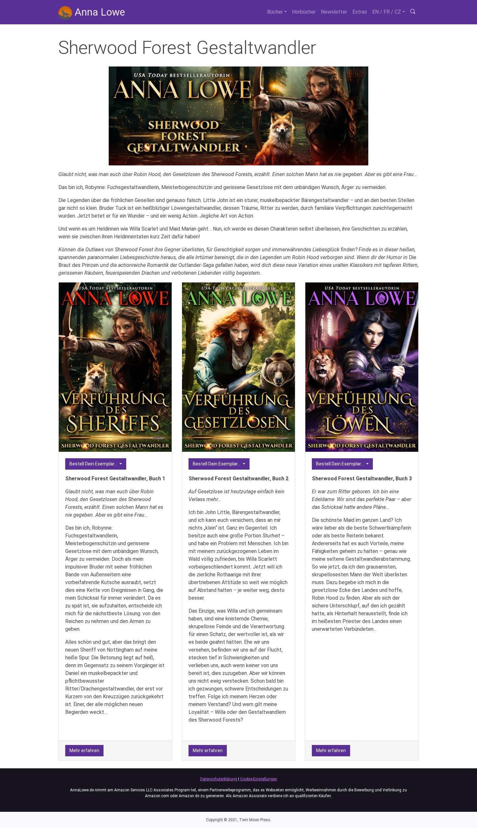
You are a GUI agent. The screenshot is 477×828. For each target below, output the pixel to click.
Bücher (275, 12)
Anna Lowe (98, 12)
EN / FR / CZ (386, 12)
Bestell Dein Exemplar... (93, 463)
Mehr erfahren (84, 750)
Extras (359, 12)
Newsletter (334, 12)
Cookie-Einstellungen (258, 779)
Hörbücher (304, 12)
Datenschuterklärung (218, 779)
